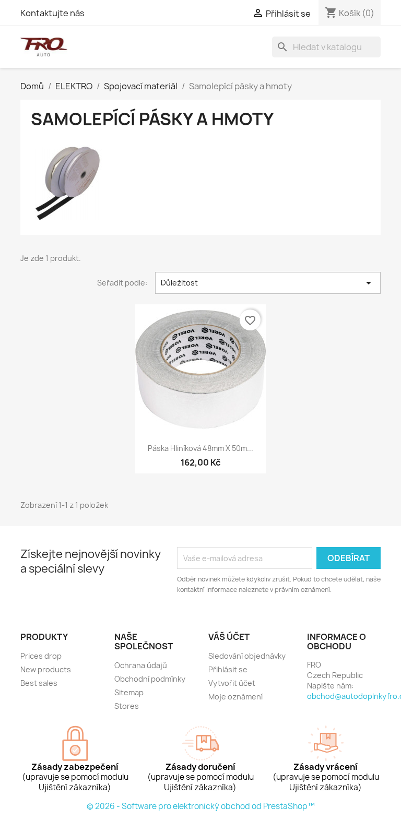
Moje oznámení (235, 697)
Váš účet (229, 637)
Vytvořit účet (231, 683)
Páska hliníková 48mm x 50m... (200, 448)
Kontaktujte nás (52, 13)
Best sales (38, 683)
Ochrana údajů (140, 665)
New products (45, 669)
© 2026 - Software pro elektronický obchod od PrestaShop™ (201, 806)
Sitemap (129, 692)
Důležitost (268, 283)
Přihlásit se (227, 669)
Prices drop (41, 656)
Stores (126, 706)
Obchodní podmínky (149, 679)
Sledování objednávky (247, 656)
